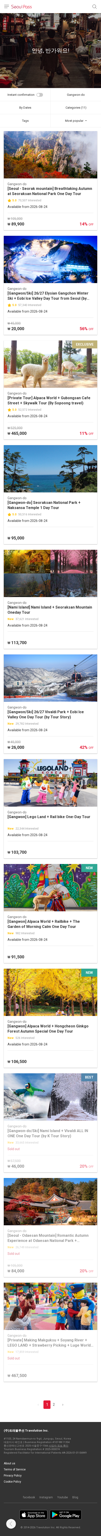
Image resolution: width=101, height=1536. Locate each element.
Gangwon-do (76, 94)
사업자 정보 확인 (58, 1445)
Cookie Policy (12, 1481)
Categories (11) (76, 107)
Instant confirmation (21, 94)
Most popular (74, 120)
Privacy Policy (13, 1475)
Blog (75, 1497)
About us (9, 1463)
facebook (29, 1497)
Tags (25, 120)
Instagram (46, 1497)
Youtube (62, 1497)
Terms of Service (15, 1469)
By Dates (25, 107)
